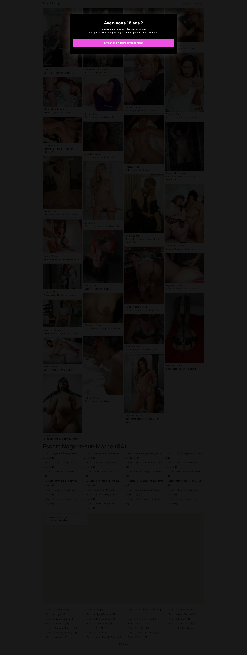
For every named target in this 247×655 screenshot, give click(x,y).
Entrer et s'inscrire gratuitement (123, 42)
